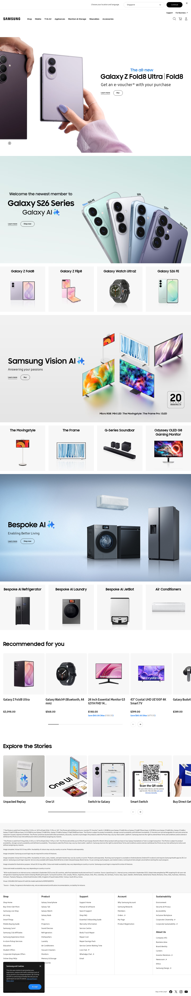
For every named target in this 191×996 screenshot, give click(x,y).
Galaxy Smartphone (49, 902)
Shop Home (7, 902)
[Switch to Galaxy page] (108, 776)
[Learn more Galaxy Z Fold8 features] (95, 81)
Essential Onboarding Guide (90, 920)
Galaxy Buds (46, 915)
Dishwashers (46, 937)
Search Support (86, 911)
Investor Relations (163, 955)
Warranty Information (88, 924)
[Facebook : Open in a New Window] (170, 991)
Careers (159, 951)
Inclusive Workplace (164, 915)
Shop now (27, 224)
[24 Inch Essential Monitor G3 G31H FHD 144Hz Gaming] (108, 674)
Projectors (45, 924)
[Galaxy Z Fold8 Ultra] (24, 674)
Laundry (44, 941)
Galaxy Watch (46, 911)
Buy (118, 93)
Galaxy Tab (45, 907)
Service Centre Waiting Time (91, 946)
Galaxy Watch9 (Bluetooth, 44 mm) (65, 701)
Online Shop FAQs (10, 958)
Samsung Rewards (125, 907)
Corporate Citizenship (165, 920)
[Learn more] (95, 368)
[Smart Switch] (151, 776)
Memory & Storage (48, 958)
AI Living (6, 915)
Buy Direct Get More (11, 907)
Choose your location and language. (105, 4)
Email (82, 958)
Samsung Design (163, 968)
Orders (121, 915)
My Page (121, 920)
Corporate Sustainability (166, 924)
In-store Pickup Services (12, 941)
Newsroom (160, 959)
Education (7, 946)
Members (121, 911)
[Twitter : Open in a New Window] (176, 991)
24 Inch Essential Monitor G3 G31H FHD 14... (106, 701)
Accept (35, 987)
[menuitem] (29, 19)
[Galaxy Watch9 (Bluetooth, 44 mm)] (66, 674)
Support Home (85, 902)
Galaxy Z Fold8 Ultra (16, 699)
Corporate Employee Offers (14, 954)
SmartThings (8, 920)
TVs (42, 920)
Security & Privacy (163, 907)
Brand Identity (161, 946)
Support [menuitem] (169, 13)
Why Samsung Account (127, 902)
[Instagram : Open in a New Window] (181, 991)
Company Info (161, 938)
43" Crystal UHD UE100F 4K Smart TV (148, 701)
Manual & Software (87, 907)
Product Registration (126, 924)
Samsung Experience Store (13, 937)
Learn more (105, 93)
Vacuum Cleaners (48, 950)
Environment (161, 902)
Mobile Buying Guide (11, 924)
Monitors (45, 954)
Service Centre (85, 928)
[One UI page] (66, 776)
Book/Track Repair (87, 933)
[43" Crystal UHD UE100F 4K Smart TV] (151, 674)
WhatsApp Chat (86, 954)
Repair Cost (84, 937)
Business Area (161, 942)
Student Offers (9, 950)
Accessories (46, 963)
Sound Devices (47, 928)
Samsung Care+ (9, 928)
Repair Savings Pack (88, 941)
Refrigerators (46, 933)
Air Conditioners (47, 946)
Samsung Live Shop (11, 911)
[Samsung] (11, 19)
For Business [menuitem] (181, 13)
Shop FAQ (83, 915)
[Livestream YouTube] (24, 776)
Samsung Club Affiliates (12, 933)
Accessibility (161, 911)
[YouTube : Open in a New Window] (186, 991)
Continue (174, 5)
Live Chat (84, 950)
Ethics (158, 964)
